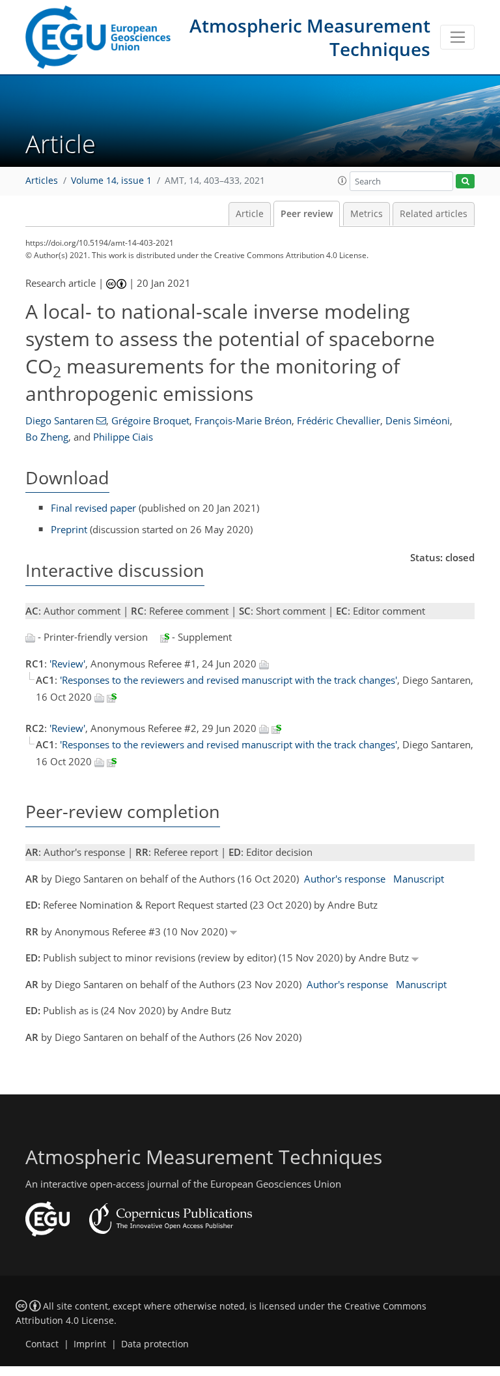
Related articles (433, 214)
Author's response (344, 878)
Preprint (69, 529)
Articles (41, 180)
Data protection (155, 1344)
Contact (42, 1344)
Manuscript (418, 878)
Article (250, 214)
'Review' (67, 663)
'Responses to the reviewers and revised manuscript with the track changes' (228, 679)
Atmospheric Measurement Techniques (309, 37)
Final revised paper (93, 507)
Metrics (366, 214)
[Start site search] (465, 181)
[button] (342, 180)
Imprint (90, 1344)
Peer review (307, 214)
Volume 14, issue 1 (111, 180)
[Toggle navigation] (457, 37)
